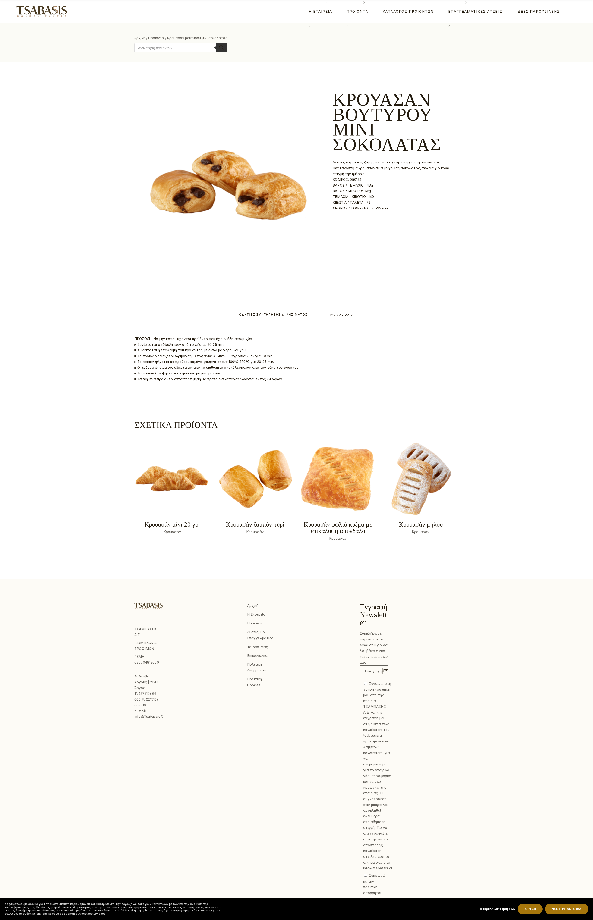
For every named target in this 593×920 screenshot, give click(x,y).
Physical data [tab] (340, 314)
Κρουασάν (172, 532)
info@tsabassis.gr (149, 716)
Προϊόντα (156, 38)
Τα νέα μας (257, 647)
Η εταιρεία (256, 614)
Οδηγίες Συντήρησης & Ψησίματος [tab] (273, 314)
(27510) (145, 693)
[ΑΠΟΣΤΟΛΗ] (385, 671)
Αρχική (139, 38)
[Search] (221, 47)
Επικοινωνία (257, 655)
